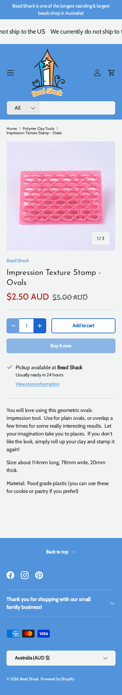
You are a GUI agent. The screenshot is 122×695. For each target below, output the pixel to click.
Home (12, 129)
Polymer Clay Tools (38, 129)
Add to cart (83, 325)
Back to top (57, 552)
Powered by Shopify (57, 678)
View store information (37, 384)
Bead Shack (18, 260)
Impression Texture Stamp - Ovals (34, 133)
